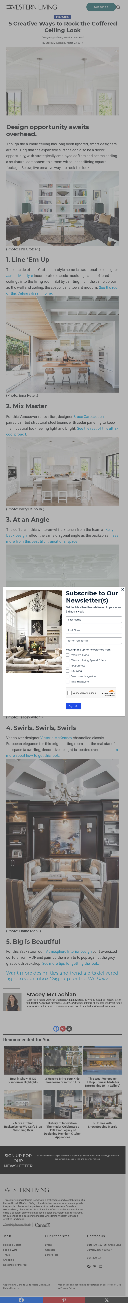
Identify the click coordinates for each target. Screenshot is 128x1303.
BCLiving (76, 670)
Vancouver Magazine (83, 676)
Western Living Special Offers (88, 660)
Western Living (80, 654)
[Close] (123, 590)
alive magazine (80, 681)
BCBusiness (78, 665)
